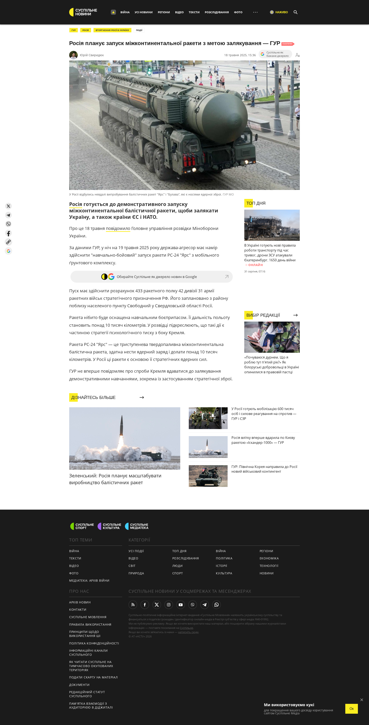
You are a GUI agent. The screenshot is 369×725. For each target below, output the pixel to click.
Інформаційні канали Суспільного (88, 653)
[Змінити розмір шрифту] (298, 55)
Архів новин (80, 602)
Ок (352, 708)
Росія (75, 204)
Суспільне (186, 628)
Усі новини (144, 12)
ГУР (74, 30)
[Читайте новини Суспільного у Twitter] (156, 604)
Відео (179, 12)
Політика (224, 558)
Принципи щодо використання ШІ (85, 634)
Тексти (194, 12)
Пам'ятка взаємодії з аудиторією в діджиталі (91, 705)
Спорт (177, 573)
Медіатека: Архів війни (89, 580)
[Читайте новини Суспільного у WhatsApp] (216, 604)
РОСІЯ (85, 30)
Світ (132, 566)
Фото (238, 12)
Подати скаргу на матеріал (93, 677)
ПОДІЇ (139, 30)
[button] (8, 206)
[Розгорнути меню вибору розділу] (113, 12)
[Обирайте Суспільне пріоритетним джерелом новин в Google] (8, 251)
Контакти (77, 609)
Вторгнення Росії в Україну (112, 30)
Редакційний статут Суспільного (87, 694)
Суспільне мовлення (88, 617)
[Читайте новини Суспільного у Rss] (133, 604)
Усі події (136, 551)
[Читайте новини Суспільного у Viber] (192, 604)
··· (255, 12)
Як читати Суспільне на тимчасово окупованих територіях (91, 666)
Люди (177, 566)
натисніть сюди (188, 632)
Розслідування (217, 12)
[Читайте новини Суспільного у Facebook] (145, 604)
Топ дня (179, 551)
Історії (221, 566)
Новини (267, 573)
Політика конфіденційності (94, 643)
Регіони (164, 12)
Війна (125, 12)
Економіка (269, 558)
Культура (224, 573)
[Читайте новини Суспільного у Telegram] (204, 604)
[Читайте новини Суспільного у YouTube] (180, 604)
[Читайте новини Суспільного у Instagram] (168, 604)
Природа (136, 573)
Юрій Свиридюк (92, 55)
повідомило (118, 228)
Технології (269, 566)
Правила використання (90, 624)
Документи (79, 685)
